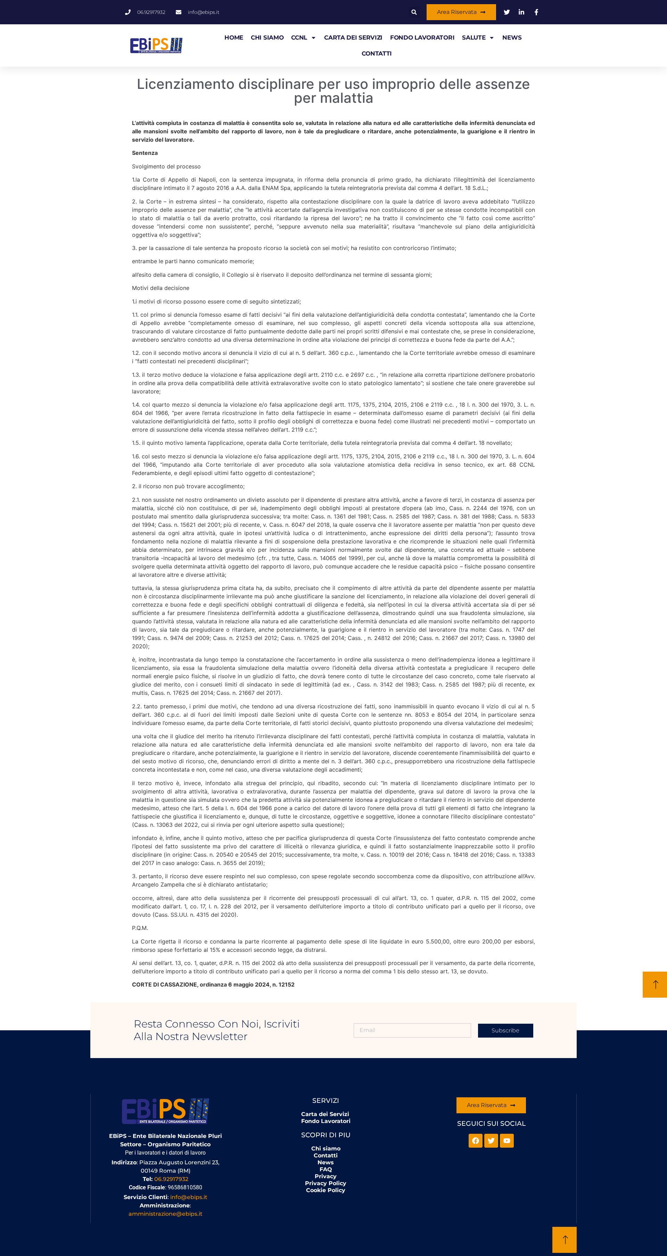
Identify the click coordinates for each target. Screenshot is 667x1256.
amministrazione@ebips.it (166, 1214)
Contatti (377, 53)
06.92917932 (171, 1179)
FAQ (326, 1169)
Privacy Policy (325, 1183)
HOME (233, 37)
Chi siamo (267, 37)
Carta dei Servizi (353, 37)
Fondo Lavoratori (422, 37)
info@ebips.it (188, 1197)
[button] (414, 12)
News (511, 37)
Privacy (326, 1176)
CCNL (299, 37)
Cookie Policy (325, 1190)
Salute (473, 37)
